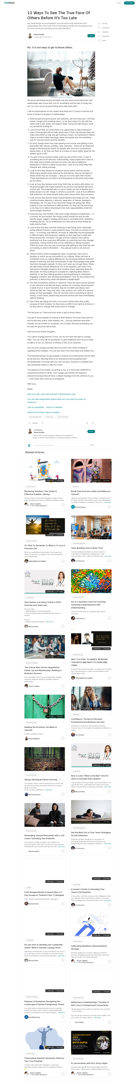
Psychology (49, 417)
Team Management (35, 417)
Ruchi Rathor (79, 1022)
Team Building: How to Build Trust (87, 548)
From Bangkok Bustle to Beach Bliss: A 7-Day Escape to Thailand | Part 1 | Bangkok (44, 893)
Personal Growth (63, 417)
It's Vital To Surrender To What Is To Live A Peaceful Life (44, 547)
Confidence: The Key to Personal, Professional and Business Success (88, 720)
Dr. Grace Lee (79, 561)
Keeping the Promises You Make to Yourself (40, 728)
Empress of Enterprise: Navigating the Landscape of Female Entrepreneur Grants (44, 1002)
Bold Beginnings (34, 1017)
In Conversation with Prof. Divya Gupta (89, 1063)
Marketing (76, 714)
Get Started (129, 3)
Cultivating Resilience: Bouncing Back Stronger (89, 947)
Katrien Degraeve (34, 794)
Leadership (76, 771)
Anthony (61, 97)
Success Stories (78, 1058)
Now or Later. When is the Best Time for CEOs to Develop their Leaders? (89, 777)
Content (28, 887)
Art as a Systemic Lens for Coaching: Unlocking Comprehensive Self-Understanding (88, 605)
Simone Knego (80, 507)
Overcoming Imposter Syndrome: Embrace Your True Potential (44, 1059)
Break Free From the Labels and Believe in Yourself (91, 492)
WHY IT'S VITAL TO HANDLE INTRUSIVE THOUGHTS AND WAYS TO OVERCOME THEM (89, 662)
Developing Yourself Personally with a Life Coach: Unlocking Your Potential (44, 837)
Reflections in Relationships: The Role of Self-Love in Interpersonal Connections (90, 1003)
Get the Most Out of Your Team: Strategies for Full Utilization (91, 834)
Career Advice (77, 941)
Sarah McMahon (34, 739)
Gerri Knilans (79, 735)
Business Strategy (32, 663)
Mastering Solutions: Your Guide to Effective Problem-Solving (40, 492)
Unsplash (69, 97)
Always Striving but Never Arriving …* (42, 779)
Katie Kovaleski (33, 851)
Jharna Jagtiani (34, 686)
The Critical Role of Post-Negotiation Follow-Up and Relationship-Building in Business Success (43, 670)
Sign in (119, 3)
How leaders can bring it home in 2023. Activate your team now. (42, 603)
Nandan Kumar (33, 904)
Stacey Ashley (80, 791)
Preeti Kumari (80, 618)
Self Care (76, 487)
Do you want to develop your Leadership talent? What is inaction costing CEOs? (43, 946)
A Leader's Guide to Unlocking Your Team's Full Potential (88, 890)
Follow (91, 35)
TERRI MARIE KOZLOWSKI (84, 678)
